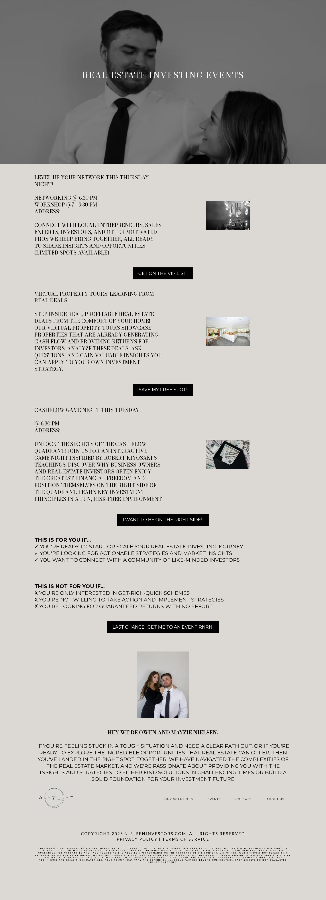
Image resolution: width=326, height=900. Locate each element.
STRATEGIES (207, 600)
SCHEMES (177, 593)
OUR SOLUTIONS (178, 799)
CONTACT (243, 799)
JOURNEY (230, 546)
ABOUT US (275, 799)
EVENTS (214, 799)
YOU (45, 553)
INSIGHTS (219, 553)
